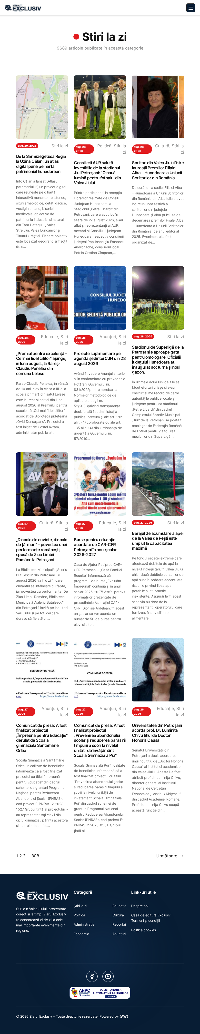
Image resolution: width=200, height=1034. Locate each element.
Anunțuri (108, 336)
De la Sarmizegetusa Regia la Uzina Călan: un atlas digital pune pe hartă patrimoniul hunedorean (41, 164)
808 (35, 855)
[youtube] (108, 976)
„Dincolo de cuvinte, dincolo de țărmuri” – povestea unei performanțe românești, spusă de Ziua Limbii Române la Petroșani (41, 549)
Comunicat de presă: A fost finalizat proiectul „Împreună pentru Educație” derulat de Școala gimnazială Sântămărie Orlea (42, 738)
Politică (104, 145)
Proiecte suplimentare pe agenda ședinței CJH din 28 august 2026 (100, 358)
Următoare (170, 855)
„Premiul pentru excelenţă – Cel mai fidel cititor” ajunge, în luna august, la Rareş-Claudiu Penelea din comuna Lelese (41, 363)
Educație (49, 336)
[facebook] (92, 976)
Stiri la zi (59, 145)
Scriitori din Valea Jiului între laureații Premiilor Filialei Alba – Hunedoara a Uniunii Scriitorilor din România (158, 170)
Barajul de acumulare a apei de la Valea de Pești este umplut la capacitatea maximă (157, 541)
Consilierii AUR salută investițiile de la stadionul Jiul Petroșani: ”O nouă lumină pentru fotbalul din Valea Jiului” (97, 172)
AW (124, 1016)
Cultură (162, 145)
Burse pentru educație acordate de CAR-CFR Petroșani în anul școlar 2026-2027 (95, 547)
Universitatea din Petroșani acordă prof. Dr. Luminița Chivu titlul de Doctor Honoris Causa (157, 733)
